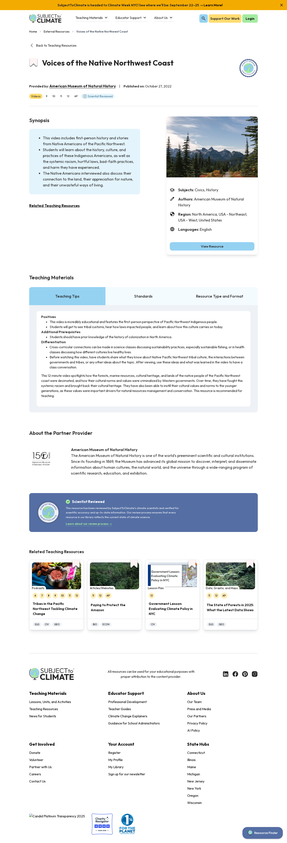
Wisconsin (194, 803)
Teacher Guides (119, 709)
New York (194, 788)
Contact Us (37, 781)
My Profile (115, 760)
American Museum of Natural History (82, 86)
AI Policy (193, 730)
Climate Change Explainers (127, 716)
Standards (143, 296)
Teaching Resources (43, 709)
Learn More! (213, 5)
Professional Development (127, 702)
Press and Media (199, 709)
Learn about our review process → (89, 523)
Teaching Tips (67, 296)
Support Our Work (225, 18)
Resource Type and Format (219, 296)
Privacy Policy (197, 723)
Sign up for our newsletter (126, 774)
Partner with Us (40, 767)
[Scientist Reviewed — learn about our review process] (248, 68)
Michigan (193, 774)
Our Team (194, 702)
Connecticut (196, 753)
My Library (116, 767)
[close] (281, 5)
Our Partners (196, 716)
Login (250, 18)
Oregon (192, 795)
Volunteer (36, 760)
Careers (35, 774)
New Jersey (195, 781)
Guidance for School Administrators (134, 723)
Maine (191, 767)
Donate (34, 753)
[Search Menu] (203, 18)
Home (33, 31)
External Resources (57, 31)
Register (114, 753)
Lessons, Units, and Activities (50, 702)
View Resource (212, 246)
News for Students (42, 716)
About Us (196, 693)
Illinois (191, 760)
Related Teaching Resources (54, 205)
